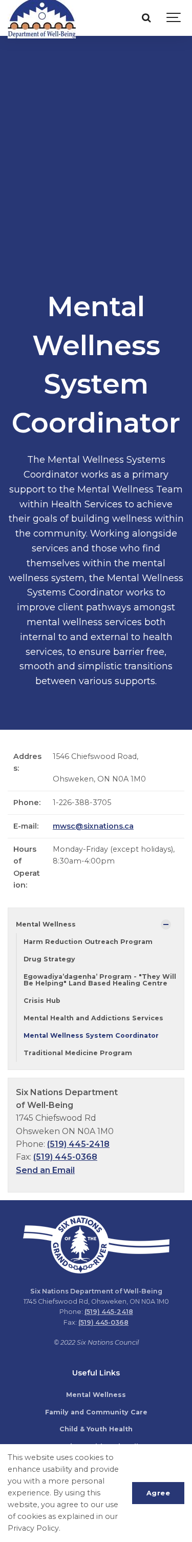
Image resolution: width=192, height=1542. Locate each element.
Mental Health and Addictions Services (93, 1018)
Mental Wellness (46, 924)
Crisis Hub (42, 1000)
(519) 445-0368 (65, 1157)
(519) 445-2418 (78, 1144)
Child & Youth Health (96, 1429)
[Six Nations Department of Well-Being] (42, 18)
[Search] (146, 18)
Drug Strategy (49, 959)
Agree (158, 1493)
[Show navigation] (174, 18)
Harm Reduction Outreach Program (88, 941)
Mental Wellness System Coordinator (91, 1035)
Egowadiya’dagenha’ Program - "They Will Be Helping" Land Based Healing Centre (100, 980)
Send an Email (45, 1170)
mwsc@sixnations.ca (93, 826)
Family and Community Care (96, 1412)
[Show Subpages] (166, 924)
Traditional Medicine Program (78, 1053)
